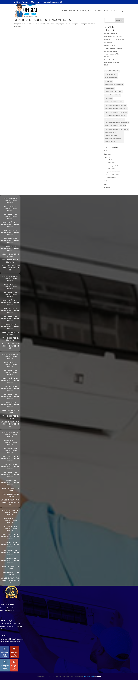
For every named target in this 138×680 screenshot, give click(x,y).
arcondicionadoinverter (112, 71)
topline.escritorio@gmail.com (10, 641)
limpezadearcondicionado (113, 95)
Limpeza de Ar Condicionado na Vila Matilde (10, 248)
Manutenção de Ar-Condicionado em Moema (10, 200)
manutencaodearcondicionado (114, 102)
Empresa (73, 11)
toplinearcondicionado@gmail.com (12, 639)
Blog (106, 11)
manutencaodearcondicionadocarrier (116, 108)
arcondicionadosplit (111, 78)
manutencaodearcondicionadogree (115, 115)
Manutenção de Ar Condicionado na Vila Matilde (111, 53)
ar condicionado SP (111, 74)
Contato (115, 11)
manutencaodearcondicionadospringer (116, 129)
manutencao (109, 98)
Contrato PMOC (111, 177)
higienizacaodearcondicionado (114, 84)
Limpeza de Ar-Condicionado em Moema (10, 208)
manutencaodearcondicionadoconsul (116, 112)
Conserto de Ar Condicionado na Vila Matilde (111, 62)
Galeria (98, 11)
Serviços (84, 11)
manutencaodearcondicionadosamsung (117, 122)
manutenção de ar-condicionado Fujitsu (111, 134)
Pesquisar (119, 20)
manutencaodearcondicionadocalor (115, 105)
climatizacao (109, 81)
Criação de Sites (89, 676)
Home (64, 11)
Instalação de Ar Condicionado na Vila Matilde (10, 240)
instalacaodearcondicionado (113, 91)
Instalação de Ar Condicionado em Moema (10, 216)
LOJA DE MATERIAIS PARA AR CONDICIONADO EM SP (10, 268)
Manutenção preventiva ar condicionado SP (113, 140)
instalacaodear (109, 88)
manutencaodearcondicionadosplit (115, 126)
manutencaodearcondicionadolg (114, 119)
